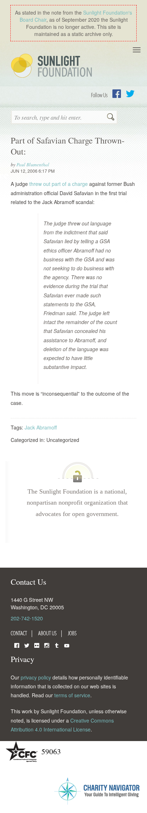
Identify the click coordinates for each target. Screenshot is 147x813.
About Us (47, 633)
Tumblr (56, 645)
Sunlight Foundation (53, 66)
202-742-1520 (27, 618)
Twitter (130, 93)
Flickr (36, 645)
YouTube (66, 645)
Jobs (72, 633)
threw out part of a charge (58, 183)
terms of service (72, 695)
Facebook (116, 93)
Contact (19, 633)
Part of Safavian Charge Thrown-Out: (68, 146)
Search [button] (110, 117)
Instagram (46, 645)
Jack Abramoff (41, 427)
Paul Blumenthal (32, 164)
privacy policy (36, 677)
